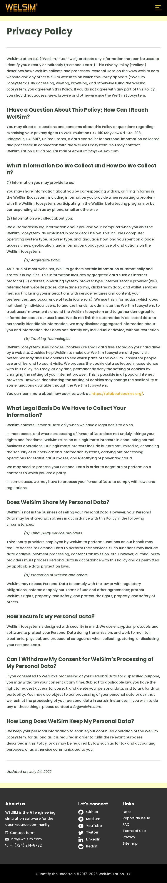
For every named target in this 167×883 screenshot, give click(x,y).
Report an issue (136, 818)
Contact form (22, 832)
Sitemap (130, 843)
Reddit (92, 846)
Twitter (92, 832)
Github (92, 811)
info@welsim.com (26, 839)
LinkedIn (93, 839)
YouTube (94, 825)
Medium (93, 818)
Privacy (129, 837)
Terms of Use (134, 830)
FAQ (126, 824)
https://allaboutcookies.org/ (117, 393)
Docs (127, 811)
